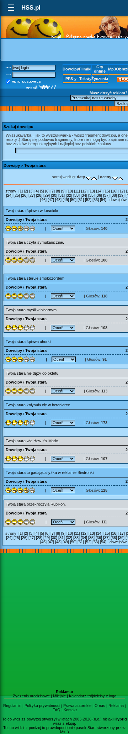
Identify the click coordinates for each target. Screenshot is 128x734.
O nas (100, 705)
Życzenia (99, 78)
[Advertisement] (64, 621)
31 (61, 195)
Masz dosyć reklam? (109, 93)
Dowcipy (71, 69)
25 (17, 195)
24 (9, 195)
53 (96, 199)
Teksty (85, 78)
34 (84, 195)
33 (76, 195)
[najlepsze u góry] (115, 177)
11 (77, 191)
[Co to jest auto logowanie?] (26, 81)
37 (106, 195)
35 (91, 195)
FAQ (56, 710)
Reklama (116, 705)
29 (46, 195)
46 (43, 199)
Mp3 (112, 69)
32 (69, 195)
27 (32, 195)
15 (107, 191)
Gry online (100, 69)
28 (39, 195)
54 (103, 199)
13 (92, 191)
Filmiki (85, 69)
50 (73, 199)
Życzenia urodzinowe (31, 696)
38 (114, 195)
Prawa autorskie (77, 705)
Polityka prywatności (42, 705)
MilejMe (59, 696)
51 (81, 199)
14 (99, 191)
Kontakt (70, 710)
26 (24, 195)
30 (54, 195)
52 (88, 199)
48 (58, 199)
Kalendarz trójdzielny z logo (92, 696)
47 (51, 199)
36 (99, 195)
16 (114, 191)
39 (121, 195)
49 (66, 199)
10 (70, 191)
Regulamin (12, 705)
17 (121, 191)
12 (84, 191)
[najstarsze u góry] (88, 177)
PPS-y (70, 78)
